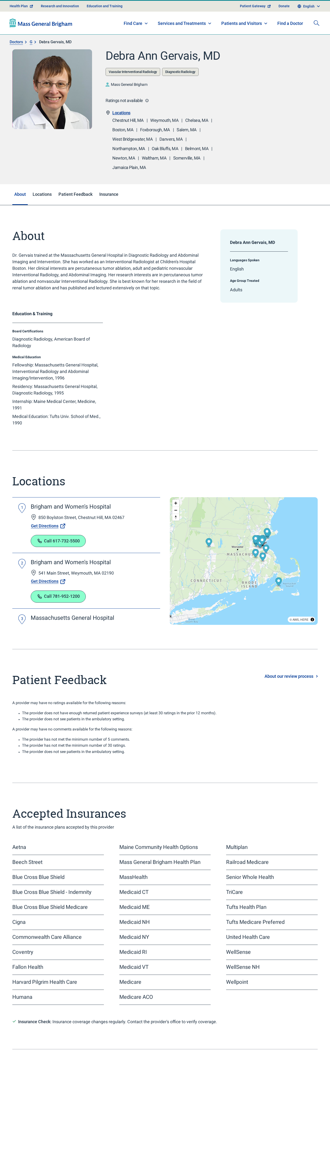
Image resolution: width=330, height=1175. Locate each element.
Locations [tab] (42, 206)
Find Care (133, 35)
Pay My (254, 1153)
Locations (121, 125)
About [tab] (20, 206)
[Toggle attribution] (312, 632)
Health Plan (19, 18)
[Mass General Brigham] (41, 35)
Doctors (16, 54)
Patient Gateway (252, 18)
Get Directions (44, 538)
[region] (244, 573)
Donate (284, 18)
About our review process (289, 688)
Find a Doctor (290, 35)
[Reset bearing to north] (175, 529)
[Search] (316, 35)
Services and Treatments (182, 35)
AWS (296, 632)
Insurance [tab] (108, 206)
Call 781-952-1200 (62, 608)
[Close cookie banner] (303, 1163)
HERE (304, 632)
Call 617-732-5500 (62, 553)
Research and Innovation (60, 18)
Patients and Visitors (241, 35)
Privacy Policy (113, 1165)
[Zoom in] (175, 515)
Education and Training (104, 18)
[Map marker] (266, 562)
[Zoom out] (175, 522)
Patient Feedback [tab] (75, 206)
